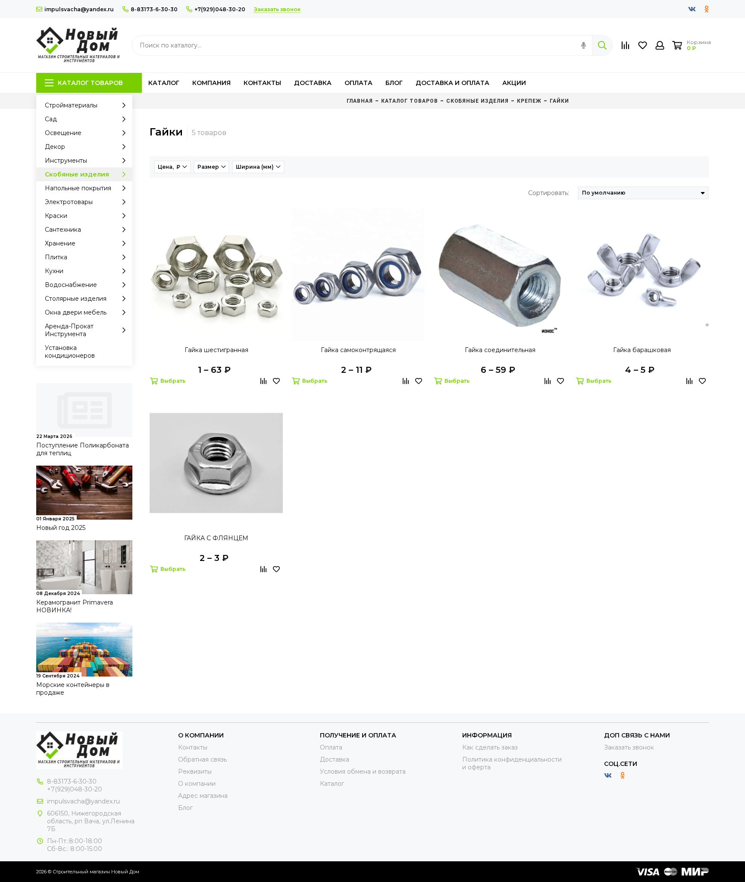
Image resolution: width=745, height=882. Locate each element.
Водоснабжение (71, 285)
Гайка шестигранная (216, 350)
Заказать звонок (629, 747)
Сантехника (63, 229)
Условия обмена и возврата (363, 771)
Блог (394, 83)
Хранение (60, 243)
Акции (514, 83)
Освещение (63, 133)
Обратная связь (202, 759)
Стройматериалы (71, 105)
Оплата (358, 83)
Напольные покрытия (78, 188)
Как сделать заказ (490, 747)
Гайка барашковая (642, 350)
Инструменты (66, 160)
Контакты (262, 83)
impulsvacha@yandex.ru (79, 9)
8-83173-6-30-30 (154, 9)
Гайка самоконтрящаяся (358, 350)
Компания (211, 83)
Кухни (54, 271)
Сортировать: (548, 193)
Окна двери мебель (75, 312)
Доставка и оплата (452, 83)
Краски (56, 216)
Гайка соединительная (500, 350)
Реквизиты (195, 771)
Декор (55, 147)
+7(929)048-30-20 (219, 9)
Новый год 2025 (60, 528)
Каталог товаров (90, 83)
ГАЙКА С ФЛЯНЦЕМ (216, 538)
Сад (51, 119)
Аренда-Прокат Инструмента (69, 330)
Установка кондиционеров (70, 351)
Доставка (313, 83)
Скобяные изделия (77, 174)
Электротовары (69, 202)
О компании (197, 784)
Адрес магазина (203, 796)
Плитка (56, 257)
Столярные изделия (75, 298)
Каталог (163, 83)
